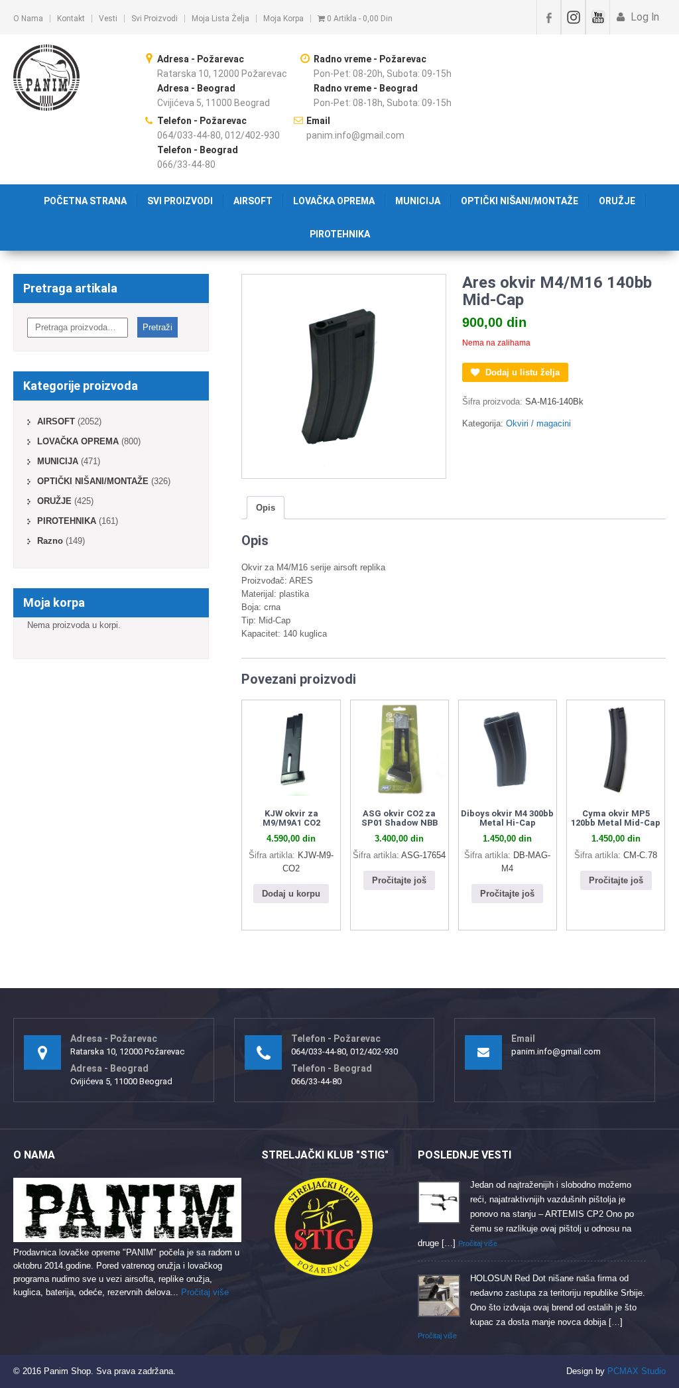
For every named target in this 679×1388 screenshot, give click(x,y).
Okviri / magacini (538, 423)
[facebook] (548, 17)
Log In (643, 17)
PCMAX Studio (636, 1371)
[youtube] (598, 17)
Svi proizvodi (154, 19)
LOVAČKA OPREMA (334, 201)
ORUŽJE (617, 201)
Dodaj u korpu (291, 894)
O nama (28, 19)
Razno (50, 541)
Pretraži (157, 327)
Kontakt (71, 19)
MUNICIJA (417, 201)
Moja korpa (283, 19)
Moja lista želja (220, 19)
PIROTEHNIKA (340, 234)
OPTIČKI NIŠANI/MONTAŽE (519, 201)
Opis (265, 508)
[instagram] (573, 17)
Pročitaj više (205, 1292)
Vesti (108, 19)
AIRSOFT (253, 201)
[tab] (265, 507)
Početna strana (85, 201)
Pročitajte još (399, 880)
